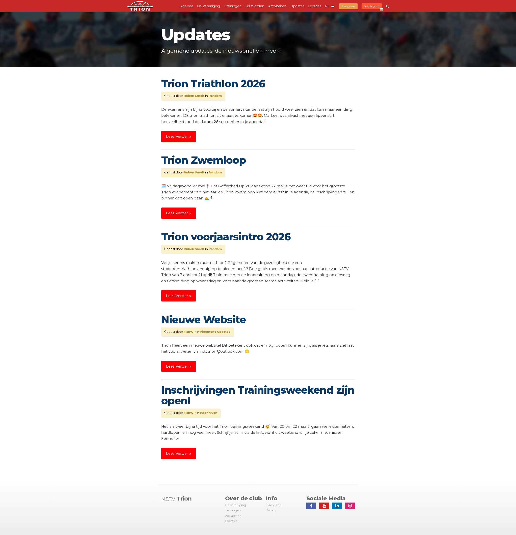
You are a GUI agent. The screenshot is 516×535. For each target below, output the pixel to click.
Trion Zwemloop (203, 160)
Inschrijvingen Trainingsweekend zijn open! (258, 395)
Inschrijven (371, 6)
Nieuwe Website (203, 320)
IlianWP (190, 332)
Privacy (271, 510)
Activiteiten (277, 6)
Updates (297, 6)
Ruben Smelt (194, 96)
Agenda (186, 6)
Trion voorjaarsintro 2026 (226, 237)
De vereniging (235, 505)
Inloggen (348, 6)
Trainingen (232, 6)
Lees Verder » (178, 136)
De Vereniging (208, 6)
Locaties (314, 6)
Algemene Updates (215, 332)
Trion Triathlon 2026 (213, 84)
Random (215, 96)
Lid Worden (255, 6)
